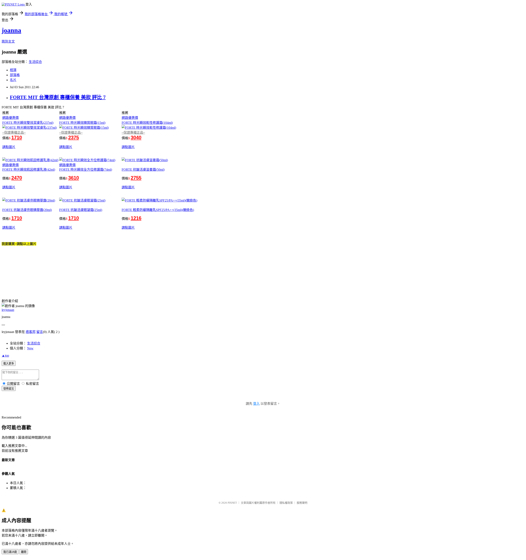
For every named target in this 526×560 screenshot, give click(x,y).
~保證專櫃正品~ (14, 132)
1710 (16, 137)
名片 (13, 80)
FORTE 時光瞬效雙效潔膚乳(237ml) (27, 122)
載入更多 (8, 363)
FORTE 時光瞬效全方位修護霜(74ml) (85, 169)
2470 (16, 178)
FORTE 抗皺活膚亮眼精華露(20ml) (27, 210)
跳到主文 (8, 41)
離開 (23, 551)
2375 (73, 137)
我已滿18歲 (10, 551)
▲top (5, 355)
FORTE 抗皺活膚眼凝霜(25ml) (80, 210)
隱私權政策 (286, 502)
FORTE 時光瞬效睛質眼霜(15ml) (82, 122)
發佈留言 (8, 388)
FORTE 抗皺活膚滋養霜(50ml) (143, 169)
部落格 (15, 75)
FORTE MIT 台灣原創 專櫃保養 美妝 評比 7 (58, 97)
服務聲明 (302, 502)
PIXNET (232, 502)
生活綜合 (35, 62)
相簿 (13, 70)
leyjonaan (8, 310)
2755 (136, 178)
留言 (39, 332)
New (30, 348)
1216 (136, 218)
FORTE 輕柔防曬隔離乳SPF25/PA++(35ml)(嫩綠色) (158, 210)
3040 (136, 137)
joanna (11, 30)
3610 (73, 178)
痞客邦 (31, 332)
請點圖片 (8, 147)
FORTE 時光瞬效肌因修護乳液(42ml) (28, 169)
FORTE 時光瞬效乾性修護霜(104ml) (147, 122)
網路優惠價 (10, 117)
